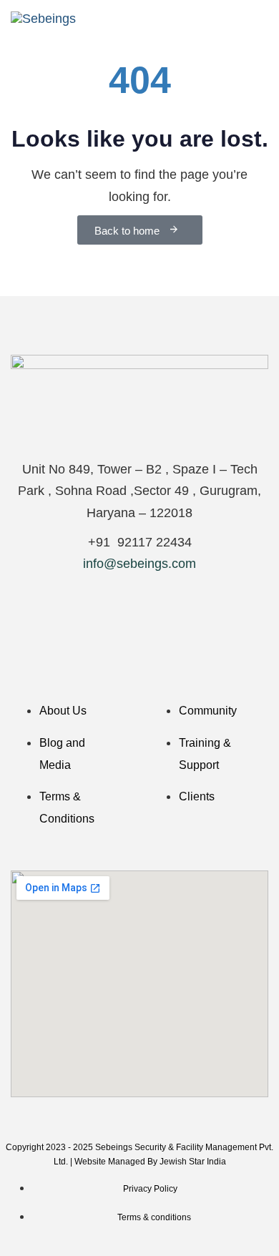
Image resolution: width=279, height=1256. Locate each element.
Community (208, 711)
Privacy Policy (150, 1189)
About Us (63, 711)
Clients (197, 796)
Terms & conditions (154, 1217)
